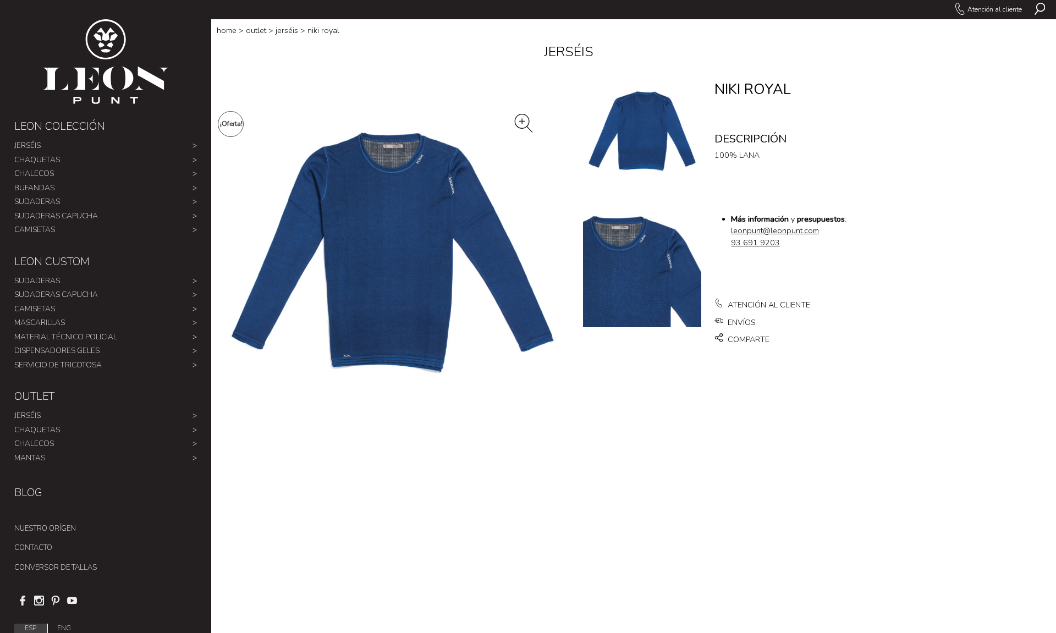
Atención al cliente (994, 9)
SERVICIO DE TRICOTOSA (58, 365)
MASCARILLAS (39, 322)
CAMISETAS (34, 229)
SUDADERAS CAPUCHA (56, 216)
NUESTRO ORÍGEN (45, 528)
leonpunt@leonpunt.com (775, 230)
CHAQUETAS (37, 160)
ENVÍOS (740, 322)
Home (227, 30)
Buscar (1040, 9)
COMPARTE (747, 339)
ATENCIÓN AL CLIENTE (767, 305)
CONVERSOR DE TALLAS (55, 568)
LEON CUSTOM (52, 261)
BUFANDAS (34, 188)
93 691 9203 (755, 243)
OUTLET (34, 396)
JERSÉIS (27, 145)
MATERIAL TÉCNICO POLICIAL (65, 337)
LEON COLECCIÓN (59, 126)
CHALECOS (34, 173)
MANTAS (29, 458)
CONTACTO (33, 548)
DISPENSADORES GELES (57, 350)
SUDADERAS (37, 201)
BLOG (28, 492)
